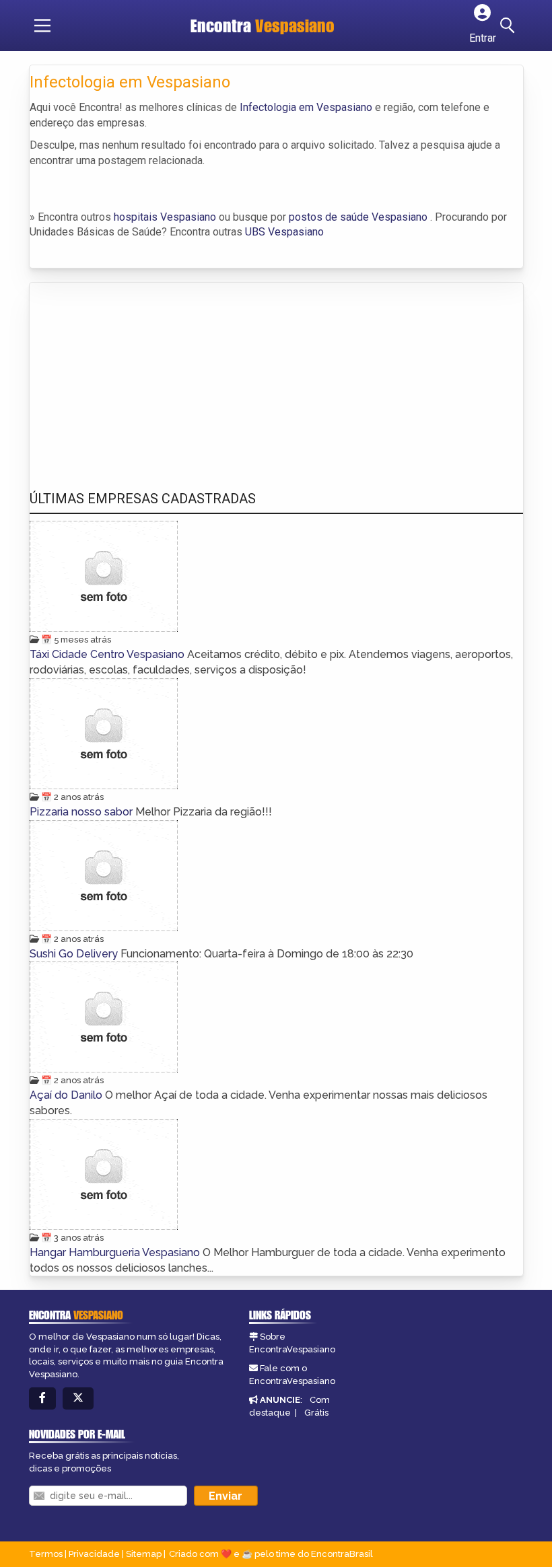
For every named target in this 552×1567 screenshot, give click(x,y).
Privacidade (94, 1554)
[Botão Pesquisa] (509, 25)
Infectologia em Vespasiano (306, 107)
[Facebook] (42, 1398)
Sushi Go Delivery (75, 953)
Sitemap (144, 1554)
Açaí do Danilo (67, 1095)
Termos (46, 1554)
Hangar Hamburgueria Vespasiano (116, 1252)
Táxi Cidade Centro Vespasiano (108, 654)
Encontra (263, 25)
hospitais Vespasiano (165, 217)
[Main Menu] (42, 25)
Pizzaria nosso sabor (82, 811)
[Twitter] (78, 1398)
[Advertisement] (131, 373)
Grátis (316, 1413)
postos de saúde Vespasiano (358, 217)
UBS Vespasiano (284, 231)
